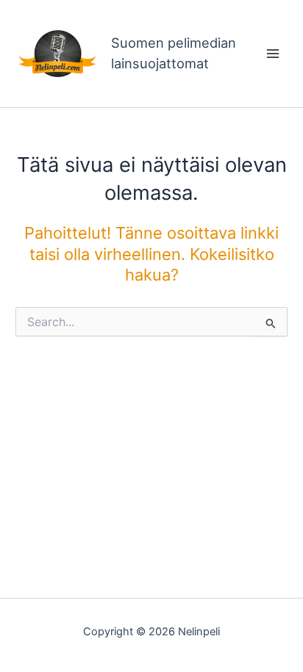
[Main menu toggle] (272, 53)
